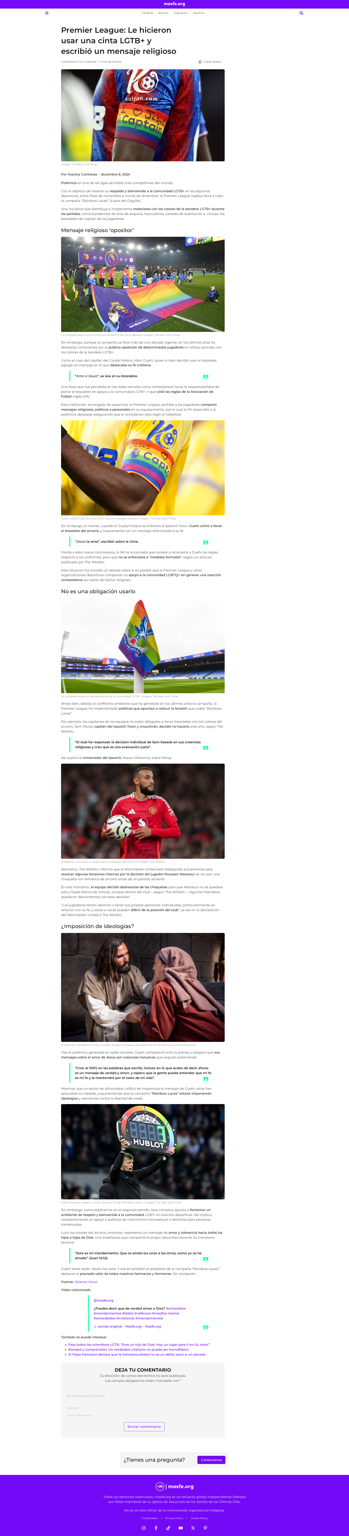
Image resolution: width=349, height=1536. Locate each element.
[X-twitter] (193, 1528)
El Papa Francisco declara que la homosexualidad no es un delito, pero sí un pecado (137, 1354)
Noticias (163, 13)
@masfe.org (103, 1300)
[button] (47, 13)
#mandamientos (107, 1313)
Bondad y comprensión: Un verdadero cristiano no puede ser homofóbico (128, 1349)
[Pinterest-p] (205, 1528)
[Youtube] (180, 1528)
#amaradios (176, 1308)
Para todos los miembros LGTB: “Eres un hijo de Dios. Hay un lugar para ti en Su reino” (138, 1345)
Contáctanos (149, 1518)
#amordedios (105, 1318)
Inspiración (181, 13)
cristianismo (69, 61)
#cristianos (126, 1318)
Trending (147, 13)
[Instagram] (143, 1528)
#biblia (128, 1313)
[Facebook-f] (156, 1528)
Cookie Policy (199, 1518)
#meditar (159, 1313)
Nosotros (198, 13)
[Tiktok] (168, 1528)
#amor (173, 1313)
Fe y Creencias (87, 61)
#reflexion (143, 1313)
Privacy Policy (174, 1518)
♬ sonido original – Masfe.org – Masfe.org (127, 1326)
